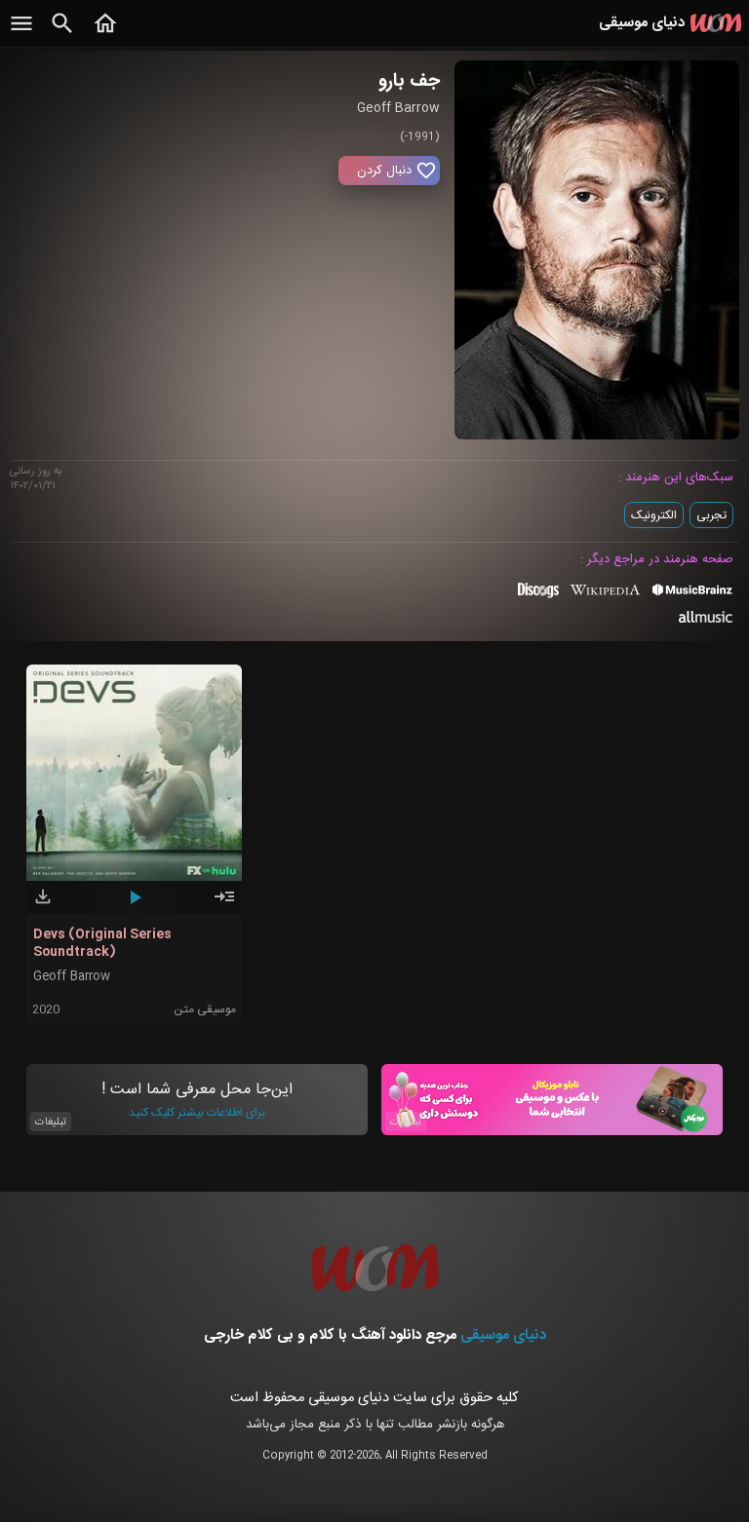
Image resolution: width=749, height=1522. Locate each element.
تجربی (711, 515)
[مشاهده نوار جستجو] (62, 34)
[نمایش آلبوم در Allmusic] (705, 619)
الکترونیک (654, 515)
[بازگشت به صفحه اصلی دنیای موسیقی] (105, 34)
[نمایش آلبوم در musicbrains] (692, 593)
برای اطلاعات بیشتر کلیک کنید (197, 1112)
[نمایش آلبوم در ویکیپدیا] (605, 597)
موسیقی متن (205, 1009)
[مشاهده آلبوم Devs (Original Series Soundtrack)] (224, 905)
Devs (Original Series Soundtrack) (102, 943)
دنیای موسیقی (503, 1335)
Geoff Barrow (71, 977)
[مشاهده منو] (21, 34)
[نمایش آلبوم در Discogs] (538, 597)
